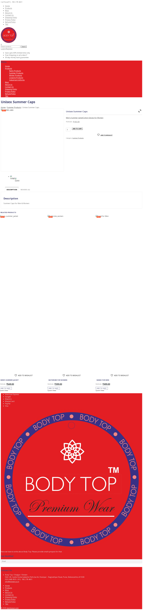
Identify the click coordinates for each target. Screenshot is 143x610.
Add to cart (77, 129)
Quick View (52, 390)
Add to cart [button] (54, 388)
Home (7, 6)
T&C (6, 24)
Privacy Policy (10, 20)
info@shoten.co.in (12, 581)
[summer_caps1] (17, 180)
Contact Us (9, 15)
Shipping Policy (11, 17)
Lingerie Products (16, 78)
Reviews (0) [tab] (25, 190)
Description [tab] (12, 190)
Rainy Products (15, 71)
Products (8, 8)
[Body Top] (9, 42)
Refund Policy (10, 22)
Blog (7, 10)
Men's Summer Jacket (74, 118)
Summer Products (16, 73)
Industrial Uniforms (17, 80)
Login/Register (7, 49)
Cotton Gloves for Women (93, 118)
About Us (8, 13)
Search (23, 46)
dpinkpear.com (13, 608)
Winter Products (15, 75)
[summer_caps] (32, 140)
